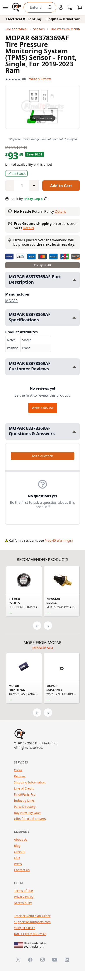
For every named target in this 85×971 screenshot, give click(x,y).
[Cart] (80, 7)
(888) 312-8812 (24, 928)
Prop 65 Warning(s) (59, 540)
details (28, 228)
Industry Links (24, 800)
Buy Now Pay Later (27, 813)
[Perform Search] (50, 7)
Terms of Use (23, 891)
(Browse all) (42, 648)
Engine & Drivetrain (63, 19)
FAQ (17, 858)
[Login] (60, 7)
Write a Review (40, 79)
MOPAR (11, 300)
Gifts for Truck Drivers (30, 819)
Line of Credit (24, 788)
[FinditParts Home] (17, 7)
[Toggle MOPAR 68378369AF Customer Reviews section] (74, 367)
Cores (18, 770)
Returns (20, 776)
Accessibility (23, 903)
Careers (19, 852)
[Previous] (37, 625)
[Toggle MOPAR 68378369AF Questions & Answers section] (74, 431)
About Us (20, 839)
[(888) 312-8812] (70, 7)
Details (60, 211)
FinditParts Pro (24, 794)
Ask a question (42, 456)
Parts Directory (25, 806)
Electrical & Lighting (23, 19)
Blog (17, 845)
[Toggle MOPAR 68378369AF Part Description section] (74, 280)
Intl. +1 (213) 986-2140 (30, 934)
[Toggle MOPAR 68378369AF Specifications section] (74, 317)
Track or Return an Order (32, 916)
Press (18, 864)
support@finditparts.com (32, 922)
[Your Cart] (80, 7)
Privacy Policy (23, 897)
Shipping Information (30, 782)
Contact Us (22, 870)
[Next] (48, 625)
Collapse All (42, 265)
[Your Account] (60, 7)
